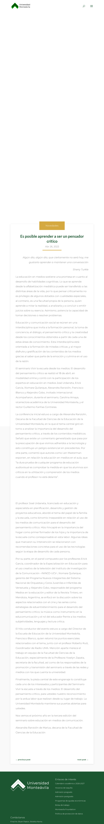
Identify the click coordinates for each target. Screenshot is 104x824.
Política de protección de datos (69, 814)
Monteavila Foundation (65, 809)
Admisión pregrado (63, 792)
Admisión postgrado (64, 796)
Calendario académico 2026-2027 (69, 783)
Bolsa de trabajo (62, 805)
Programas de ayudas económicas (70, 801)
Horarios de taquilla (63, 788)
